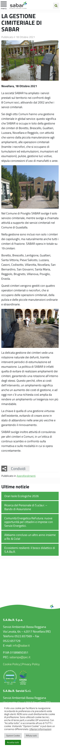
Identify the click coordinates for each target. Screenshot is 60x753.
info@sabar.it (21, 645)
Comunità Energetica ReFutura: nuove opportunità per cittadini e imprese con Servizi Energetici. (28, 522)
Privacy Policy (31, 664)
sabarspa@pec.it (20, 657)
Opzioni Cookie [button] (13, 735)
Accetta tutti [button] (13, 742)
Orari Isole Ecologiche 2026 (21, 496)
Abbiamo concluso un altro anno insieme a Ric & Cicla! (30, 537)
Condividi (18, 468)
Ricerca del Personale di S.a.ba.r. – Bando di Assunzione (25, 507)
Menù (3, 8)
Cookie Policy (11, 664)
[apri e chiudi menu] (3, 3)
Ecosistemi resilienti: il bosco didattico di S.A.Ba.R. (29, 550)
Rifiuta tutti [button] (31, 735)
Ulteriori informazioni (40, 729)
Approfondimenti (26, 476)
